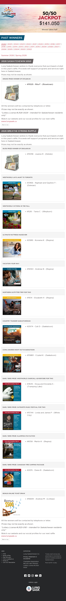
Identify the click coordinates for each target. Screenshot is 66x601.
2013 (21, 47)
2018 (52, 44)
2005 (10, 49)
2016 (3, 47)
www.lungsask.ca (9, 121)
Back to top (5, 124)
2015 (9, 47)
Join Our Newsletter (9, 562)
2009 (44, 47)
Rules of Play (7, 555)
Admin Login (33, 582)
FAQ (4, 553)
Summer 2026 (7, 55)
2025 (10, 44)
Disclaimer (26, 558)
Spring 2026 (21, 55)
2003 (23, 49)
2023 (22, 44)
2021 (34, 44)
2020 (40, 44)
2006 (3, 49)
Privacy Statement (29, 557)
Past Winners (7, 557)
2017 (58, 44)
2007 (56, 47)
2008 (50, 47)
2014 (15, 47)
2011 (32, 47)
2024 (16, 44)
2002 (29, 49)
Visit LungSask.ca (8, 559)
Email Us (5, 560)
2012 (26, 47)
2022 (28, 44)
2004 (16, 49)
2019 (47, 44)
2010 (38, 47)
